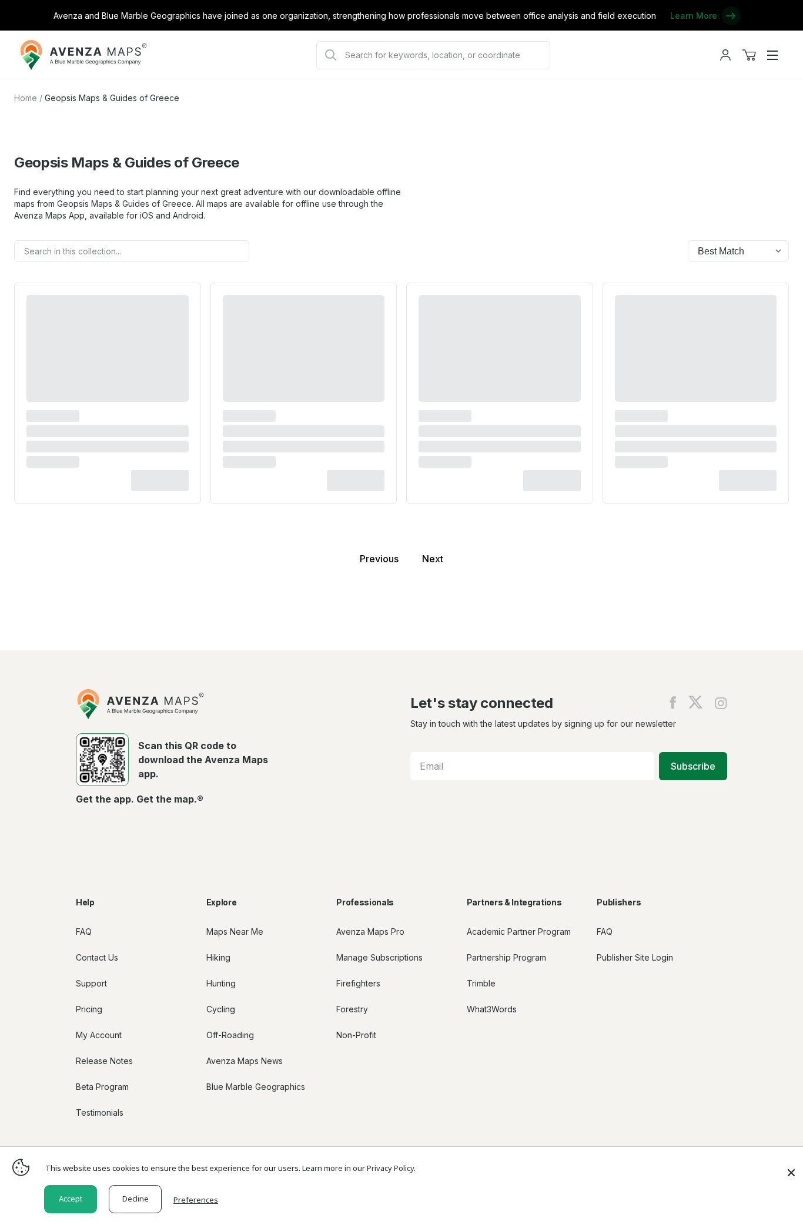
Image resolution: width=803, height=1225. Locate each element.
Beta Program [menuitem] (102, 1087)
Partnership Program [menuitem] (506, 957)
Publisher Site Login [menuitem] (635, 957)
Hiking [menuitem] (218, 957)
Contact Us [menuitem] (97, 957)
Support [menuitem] (91, 983)
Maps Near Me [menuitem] (234, 932)
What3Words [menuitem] (492, 1009)
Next (432, 559)
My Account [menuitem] (99, 1035)
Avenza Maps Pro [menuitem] (370, 932)
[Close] (791, 1167)
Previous (379, 559)
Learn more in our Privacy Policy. (359, 1168)
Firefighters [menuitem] (358, 983)
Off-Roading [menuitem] (230, 1035)
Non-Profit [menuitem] (356, 1035)
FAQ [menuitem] (84, 932)
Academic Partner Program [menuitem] (519, 932)
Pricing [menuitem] (89, 1009)
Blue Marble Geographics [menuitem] (255, 1087)
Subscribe (693, 766)
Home (25, 98)
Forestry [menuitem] (352, 1009)
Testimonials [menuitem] (99, 1112)
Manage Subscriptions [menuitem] (379, 957)
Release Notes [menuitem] (104, 1061)
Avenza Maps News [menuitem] (244, 1061)
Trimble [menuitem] (481, 983)
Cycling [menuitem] (220, 1009)
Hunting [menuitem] (221, 983)
